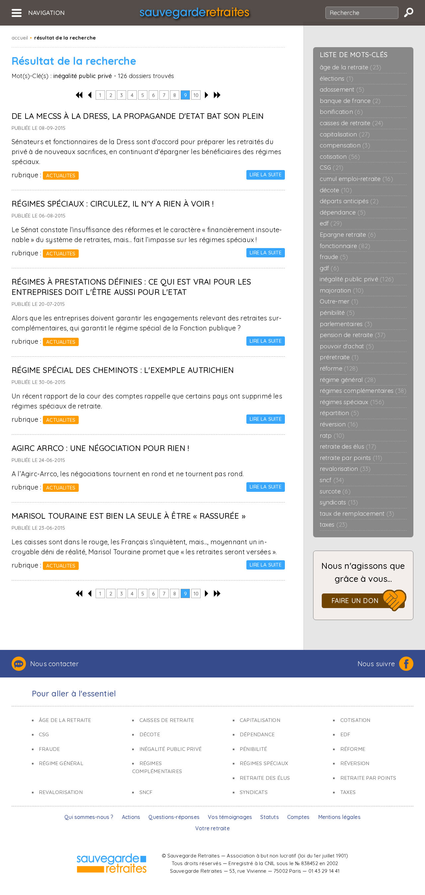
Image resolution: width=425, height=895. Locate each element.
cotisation (340, 156)
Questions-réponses (174, 817)
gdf (329, 268)
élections (337, 78)
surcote (335, 491)
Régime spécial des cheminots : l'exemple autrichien (123, 370)
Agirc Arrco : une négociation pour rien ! (100, 448)
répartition (339, 413)
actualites (60, 175)
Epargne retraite (348, 234)
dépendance (343, 212)
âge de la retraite (351, 67)
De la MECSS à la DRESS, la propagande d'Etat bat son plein (138, 116)
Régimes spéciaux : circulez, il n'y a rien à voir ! (112, 204)
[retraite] (194, 15)
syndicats (339, 502)
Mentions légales (339, 817)
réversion (339, 424)
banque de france (350, 101)
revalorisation (345, 469)
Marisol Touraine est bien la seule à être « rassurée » (128, 516)
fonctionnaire (345, 246)
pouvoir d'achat (347, 346)
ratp (332, 435)
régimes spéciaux (352, 402)
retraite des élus (348, 446)
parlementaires (346, 324)
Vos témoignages (230, 817)
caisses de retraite (351, 123)
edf (331, 223)
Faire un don (355, 600)
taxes (334, 524)
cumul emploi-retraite (356, 179)
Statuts (269, 817)
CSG (332, 167)
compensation (345, 145)
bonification (341, 112)
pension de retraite (353, 335)
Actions (131, 817)
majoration (342, 290)
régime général (348, 380)
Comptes (298, 817)
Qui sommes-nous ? (88, 817)
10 (196, 95)
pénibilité (337, 312)
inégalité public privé (357, 279)
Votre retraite (212, 828)
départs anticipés (349, 201)
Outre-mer (339, 301)
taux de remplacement (357, 513)
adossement (342, 89)
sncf (332, 480)
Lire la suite (266, 174)
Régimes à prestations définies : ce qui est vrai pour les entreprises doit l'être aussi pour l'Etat (131, 287)
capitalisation (345, 134)
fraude (334, 257)
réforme (339, 368)
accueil (20, 38)
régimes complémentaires (363, 391)
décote (336, 190)
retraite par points (351, 458)
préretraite (339, 357)
